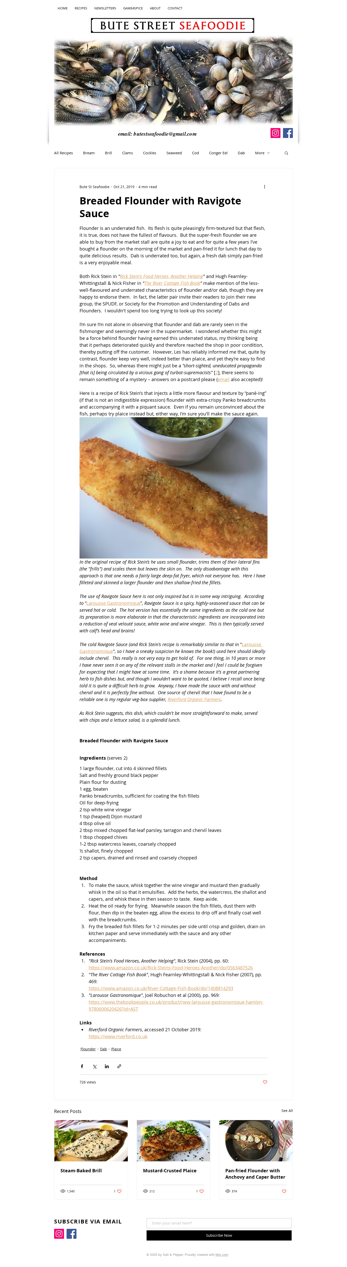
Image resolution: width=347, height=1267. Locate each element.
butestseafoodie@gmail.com (165, 133)
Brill (108, 152)
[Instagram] (275, 133)
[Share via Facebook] (82, 1066)
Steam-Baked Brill (81, 1170)
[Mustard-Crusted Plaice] (173, 1140)
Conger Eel (218, 152)
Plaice (116, 1049)
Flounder (88, 1049)
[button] (286, 153)
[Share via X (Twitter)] (94, 1066)
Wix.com (221, 1255)
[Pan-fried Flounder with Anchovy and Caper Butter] (256, 1140)
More (259, 152)
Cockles (149, 152)
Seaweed (174, 152)
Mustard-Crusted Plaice (170, 1170)
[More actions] (264, 187)
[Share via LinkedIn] (106, 1066)
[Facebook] (288, 133)
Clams (127, 152)
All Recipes (63, 152)
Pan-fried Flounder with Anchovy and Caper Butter (255, 1173)
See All (287, 1110)
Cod (195, 152)
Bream (89, 152)
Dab (241, 152)
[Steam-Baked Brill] (91, 1140)
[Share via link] (119, 1066)
